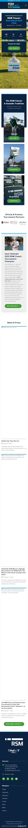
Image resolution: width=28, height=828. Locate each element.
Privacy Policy (10, 823)
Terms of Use (18, 823)
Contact (4, 810)
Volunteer (5, 798)
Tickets (4, 789)
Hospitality (5, 792)
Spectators (5, 795)
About (4, 804)
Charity (4, 801)
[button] (26, 5)
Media (4, 807)
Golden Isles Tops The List (10, 441)
